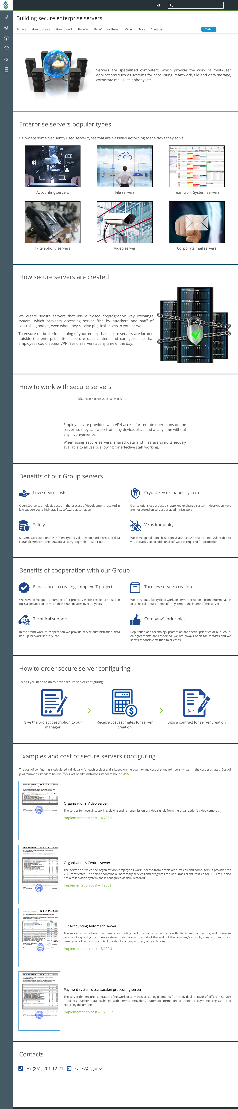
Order (209, 29)
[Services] (6, 27)
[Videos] (6, 48)
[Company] (6, 69)
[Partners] (6, 59)
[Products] (6, 17)
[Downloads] (6, 38)
